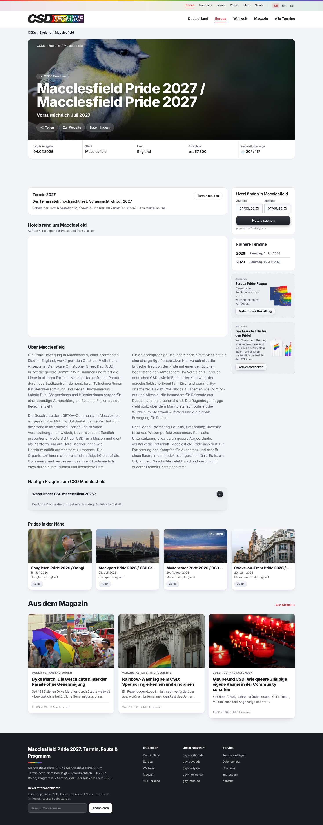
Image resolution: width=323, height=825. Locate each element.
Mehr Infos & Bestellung (255, 311)
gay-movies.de (193, 774)
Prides (190, 5)
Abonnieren (100, 808)
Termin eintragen (234, 755)
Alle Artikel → (285, 605)
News (259, 5)
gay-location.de (193, 755)
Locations (205, 5)
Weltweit (240, 18)
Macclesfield (64, 32)
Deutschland (198, 18)
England (45, 32)
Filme (246, 5)
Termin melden (208, 196)
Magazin (261, 18)
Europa (220, 18)
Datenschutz (231, 761)
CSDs (32, 32)
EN (284, 5)
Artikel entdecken (251, 367)
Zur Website (72, 127)
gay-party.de (191, 768)
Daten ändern (100, 127)
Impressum (230, 774)
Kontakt (228, 781)
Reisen (221, 5)
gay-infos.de (191, 781)
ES (291, 5)
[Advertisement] (161, 173)
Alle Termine (285, 18)
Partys (234, 5)
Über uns (229, 768)
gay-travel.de (192, 761)
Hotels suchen (263, 220)
